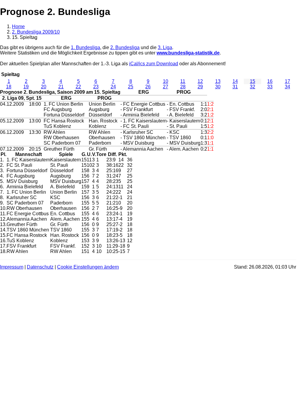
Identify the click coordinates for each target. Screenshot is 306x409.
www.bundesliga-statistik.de (188, 52)
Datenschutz (40, 266)
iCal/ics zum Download (153, 63)
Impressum (11, 266)
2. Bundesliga (125, 47)
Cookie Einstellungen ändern (88, 266)
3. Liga (165, 47)
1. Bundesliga (85, 47)
